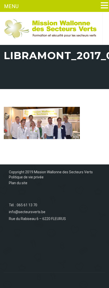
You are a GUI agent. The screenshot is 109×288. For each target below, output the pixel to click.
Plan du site (18, 183)
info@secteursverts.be (27, 212)
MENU (11, 6)
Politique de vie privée (26, 177)
